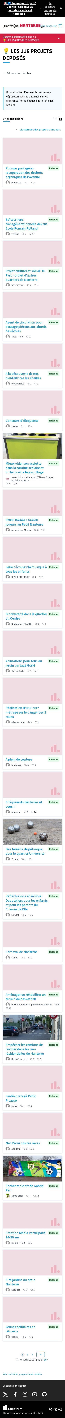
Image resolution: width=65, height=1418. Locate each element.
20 (45, 1359)
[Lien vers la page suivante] (40, 1354)
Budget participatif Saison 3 (19, 36)
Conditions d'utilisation (14, 1385)
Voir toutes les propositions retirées (22, 1374)
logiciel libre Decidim (33, 1413)
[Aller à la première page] (25, 25)
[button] (54, 119)
